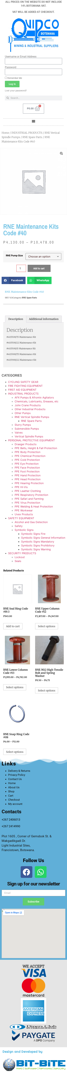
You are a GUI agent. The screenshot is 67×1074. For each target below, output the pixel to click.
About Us (14, 787)
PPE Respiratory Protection (31, 494)
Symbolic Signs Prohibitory (37, 545)
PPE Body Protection (27, 452)
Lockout (20, 557)
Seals (18, 561)
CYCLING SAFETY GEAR (23, 382)
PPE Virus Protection (27, 502)
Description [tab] (15, 319)
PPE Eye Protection (27, 463)
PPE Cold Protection (27, 459)
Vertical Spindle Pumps (29, 436)
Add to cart (38, 268)
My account (15, 804)
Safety (19, 526)
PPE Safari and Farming (29, 498)
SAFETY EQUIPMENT (21, 518)
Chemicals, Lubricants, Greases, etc (36, 401)
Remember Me (14, 78)
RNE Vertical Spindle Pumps (32, 417)
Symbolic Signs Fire (33, 533)
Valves (19, 432)
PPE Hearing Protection (29, 483)
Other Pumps (23, 413)
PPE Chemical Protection (30, 456)
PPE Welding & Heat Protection (34, 506)
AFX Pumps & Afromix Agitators (34, 397)
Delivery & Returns (19, 770)
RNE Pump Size (14, 255)
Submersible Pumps (27, 428)
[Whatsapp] (41, 872)
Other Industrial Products (30, 409)
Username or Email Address (20, 56)
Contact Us (15, 779)
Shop (11, 791)
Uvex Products (24, 514)
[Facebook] (26, 872)
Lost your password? (16, 90)
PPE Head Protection (27, 479)
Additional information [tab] (44, 319)
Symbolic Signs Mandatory (37, 541)
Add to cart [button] (13, 626)
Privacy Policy (16, 774)
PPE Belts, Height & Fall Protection (36, 448)
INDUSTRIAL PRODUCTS (26, 132)
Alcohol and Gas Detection (31, 522)
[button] (33, 121)
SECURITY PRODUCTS (22, 553)
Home (5, 132)
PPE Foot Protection (27, 471)
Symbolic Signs (24, 529)
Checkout (14, 799)
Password (10, 67)
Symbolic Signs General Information (43, 537)
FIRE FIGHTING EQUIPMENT (25, 385)
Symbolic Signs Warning (36, 549)
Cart (10, 795)
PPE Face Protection (27, 467)
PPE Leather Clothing (28, 491)
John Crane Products (28, 405)
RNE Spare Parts (32, 137)
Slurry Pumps (23, 424)
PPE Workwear (24, 510)
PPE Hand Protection (27, 475)
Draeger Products (25, 444)
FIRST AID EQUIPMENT (22, 389)
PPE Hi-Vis (21, 487)
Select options (46, 626)
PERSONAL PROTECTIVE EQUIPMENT (31, 440)
